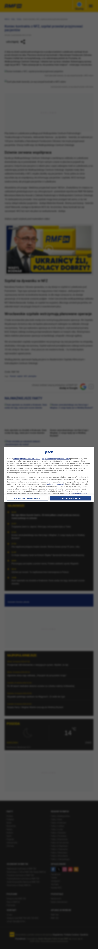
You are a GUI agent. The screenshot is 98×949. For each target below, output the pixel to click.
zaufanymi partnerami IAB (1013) (26, 459)
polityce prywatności (55, 484)
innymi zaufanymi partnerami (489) (56, 459)
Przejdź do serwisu (70, 498)
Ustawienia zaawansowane (27, 498)
